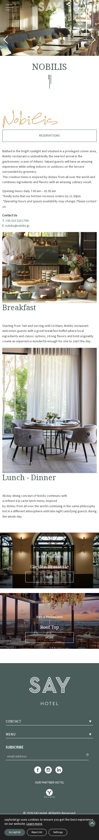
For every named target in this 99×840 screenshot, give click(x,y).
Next (93, 41)
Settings (58, 832)
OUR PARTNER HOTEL (49, 782)
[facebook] (38, 773)
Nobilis (41, 496)
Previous (5, 41)
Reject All (37, 832)
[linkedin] (59, 773)
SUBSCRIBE (14, 747)
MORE (50, 577)
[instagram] (48, 773)
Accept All (14, 832)
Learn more (34, 824)
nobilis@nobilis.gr (17, 225)
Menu (9, 10)
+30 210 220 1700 (17, 220)
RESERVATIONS (49, 135)
